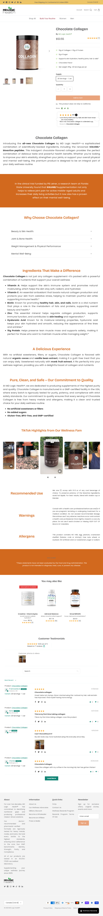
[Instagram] (9, 2)
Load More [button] (51, 778)
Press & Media (34, 821)
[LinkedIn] (20, 2)
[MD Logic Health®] (9, 10)
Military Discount (35, 811)
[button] (92, 38)
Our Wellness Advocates (38, 807)
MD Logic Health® (65, 34)
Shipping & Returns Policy (63, 908)
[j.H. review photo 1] (39, 744)
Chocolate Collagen (19, 686)
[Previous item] (48, 477)
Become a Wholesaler (37, 814)
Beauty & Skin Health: (22, 231)
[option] (27, 51)
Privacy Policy (48, 908)
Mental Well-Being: (21, 253)
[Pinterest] (18, 2)
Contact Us (56, 807)
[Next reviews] (97, 119)
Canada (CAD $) (92, 2)
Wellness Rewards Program (63, 811)
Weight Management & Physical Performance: (36, 246)
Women (62, 18)
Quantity (59, 85)
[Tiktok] (15, 2)
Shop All (32, 18)
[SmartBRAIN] (75, 598)
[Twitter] (4, 2)
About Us (32, 804)
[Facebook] (6, 2)
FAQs (54, 804)
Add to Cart (78, 98)
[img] (39, 689)
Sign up (83, 823)
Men (72, 18)
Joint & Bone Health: (22, 238)
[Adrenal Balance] (51, 598)
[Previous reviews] (58, 119)
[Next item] (55, 477)
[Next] (49, 51)
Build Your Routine (47, 18)
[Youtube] (12, 2)
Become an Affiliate (36, 818)
